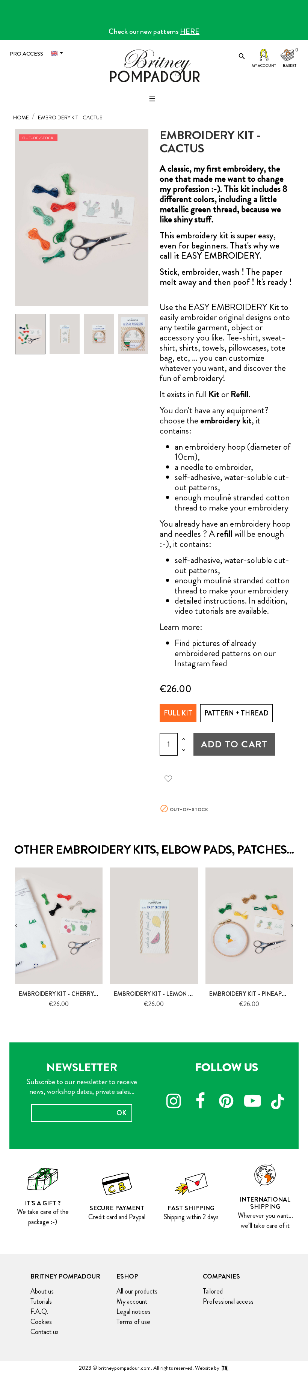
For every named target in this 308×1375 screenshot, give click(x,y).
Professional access (228, 1301)
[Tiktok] (279, 1098)
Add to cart (234, 744)
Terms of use (133, 1322)
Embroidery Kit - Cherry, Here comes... (78, 993)
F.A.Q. (39, 1311)
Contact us (44, 1332)
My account (264, 65)
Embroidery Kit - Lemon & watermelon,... (177, 993)
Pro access (26, 54)
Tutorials (41, 1301)
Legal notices (133, 1311)
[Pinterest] (226, 1102)
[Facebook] (200, 1102)
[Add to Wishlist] (171, 777)
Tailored (213, 1291)
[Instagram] (174, 1102)
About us (42, 1291)
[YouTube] (252, 1102)
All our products (136, 1291)
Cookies (41, 1322)
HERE (189, 31)
